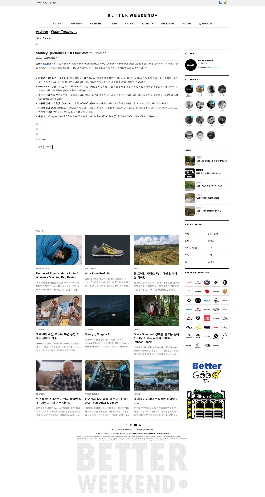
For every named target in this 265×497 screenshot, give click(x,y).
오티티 (210, 262)
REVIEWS (76, 23)
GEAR (113, 23)
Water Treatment (64, 31)
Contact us (149, 429)
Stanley (47, 64)
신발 (209, 247)
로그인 (45, 3)
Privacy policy (138, 429)
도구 (187, 262)
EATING (129, 23)
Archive (42, 31)
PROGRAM (167, 23)
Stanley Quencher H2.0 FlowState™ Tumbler (71, 53)
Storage (47, 38)
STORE (186, 23)
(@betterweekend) (213, 67)
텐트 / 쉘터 (212, 233)
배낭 (187, 233)
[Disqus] (107, 185)
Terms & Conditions (125, 429)
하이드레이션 (191, 247)
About (114, 429)
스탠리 (39, 147)
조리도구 (211, 240)
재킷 (187, 255)
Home (39, 3)
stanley (48, 147)
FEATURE (96, 23)
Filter (38, 38)
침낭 (187, 240)
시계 (209, 255)
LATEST (58, 23)
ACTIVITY (147, 23)
